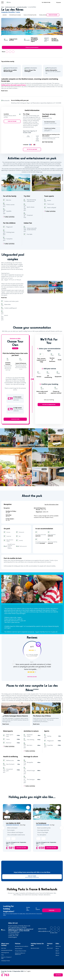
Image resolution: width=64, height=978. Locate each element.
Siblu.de (57, 953)
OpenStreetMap (45, 930)
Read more (4, 90)
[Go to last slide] (7, 28)
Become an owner (35, 948)
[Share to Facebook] (7, 52)
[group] (15, 182)
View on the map (53, 14)
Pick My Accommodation (48, 404)
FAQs (2, 955)
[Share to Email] (10, 52)
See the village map (32, 149)
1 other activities (9, 217)
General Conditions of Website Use (20, 953)
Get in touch (50, 948)
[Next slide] (57, 28)
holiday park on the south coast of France (13, 85)
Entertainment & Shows (6, 950)
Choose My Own (15, 419)
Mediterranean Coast (10, 7)
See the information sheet (51, 504)
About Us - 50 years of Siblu (6, 957)
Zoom (45, 291)
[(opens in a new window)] (51, 927)
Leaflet (38, 930)
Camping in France (5, 960)
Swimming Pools (5, 952)
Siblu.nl (57, 955)
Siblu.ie (57, 948)
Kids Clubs (3, 948)
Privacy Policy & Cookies (20, 951)
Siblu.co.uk (58, 946)
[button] (33, 469)
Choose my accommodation (32, 47)
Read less (4, 297)
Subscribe (51, 910)
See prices (58, 975)
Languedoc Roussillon (22, 7)
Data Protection (18, 948)
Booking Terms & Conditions (21, 946)
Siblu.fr (57, 951)
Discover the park (21, 847)
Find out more (32, 876)
